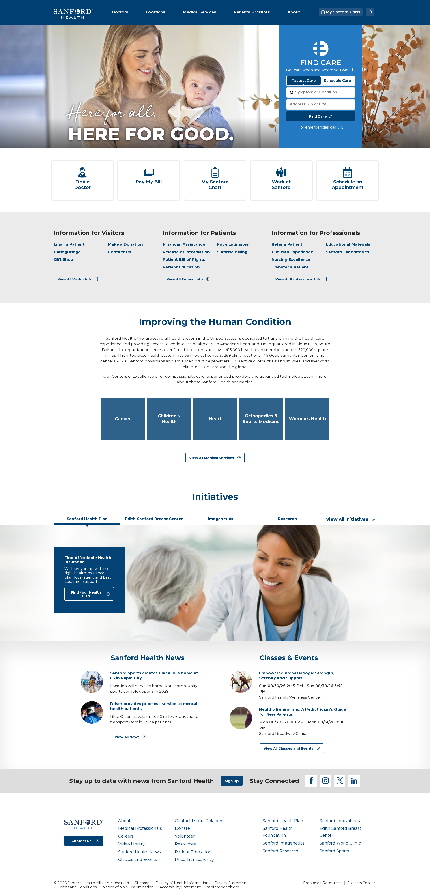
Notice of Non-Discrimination (128, 887)
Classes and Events (137, 859)
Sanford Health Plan (283, 820)
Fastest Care (304, 81)
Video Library (131, 844)
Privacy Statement (231, 883)
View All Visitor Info (75, 279)
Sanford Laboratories (347, 252)
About (124, 820)
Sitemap (142, 883)
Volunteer (185, 836)
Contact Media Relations (199, 820)
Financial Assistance (184, 244)
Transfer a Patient (290, 267)
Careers (126, 836)
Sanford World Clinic (340, 843)
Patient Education (181, 267)
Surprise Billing (232, 252)
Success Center (361, 883)
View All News (127, 737)
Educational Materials (348, 244)
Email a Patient (69, 244)
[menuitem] (120, 12)
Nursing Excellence (291, 259)
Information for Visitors (89, 232)
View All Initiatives (347, 519)
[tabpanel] (215, 583)
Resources (185, 844)
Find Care (318, 116)
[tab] (87, 520)
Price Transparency (194, 859)
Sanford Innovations (340, 820)
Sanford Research (280, 850)
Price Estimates (233, 244)
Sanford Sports (334, 850)
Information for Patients (199, 232)
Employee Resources (322, 883)
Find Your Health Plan (86, 594)
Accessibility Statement (180, 887)
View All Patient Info (185, 279)
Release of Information (186, 252)
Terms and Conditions (77, 887)
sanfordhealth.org (223, 887)
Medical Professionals (140, 828)
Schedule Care (337, 81)
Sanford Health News (139, 851)
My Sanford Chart (342, 12)
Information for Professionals (316, 232)
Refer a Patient (287, 244)
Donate (182, 828)
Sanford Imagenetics (284, 843)
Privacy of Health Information (182, 883)
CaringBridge (67, 252)
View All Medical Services (211, 458)
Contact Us (119, 252)
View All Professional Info (298, 279)
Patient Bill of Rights (184, 259)
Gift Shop (63, 259)
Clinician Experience (292, 252)
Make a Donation (125, 244)
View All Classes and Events (288, 748)
